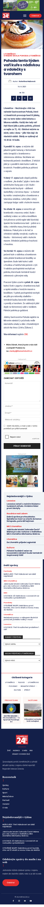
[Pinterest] (24, 98)
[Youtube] (30, 901)
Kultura (10, 547)
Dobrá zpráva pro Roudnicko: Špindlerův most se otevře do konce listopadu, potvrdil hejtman (24, 518)
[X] (19, 98)
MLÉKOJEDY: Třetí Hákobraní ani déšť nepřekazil (20, 575)
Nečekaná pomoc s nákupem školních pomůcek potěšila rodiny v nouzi (21, 618)
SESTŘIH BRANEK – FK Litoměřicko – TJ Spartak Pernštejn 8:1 (11, 719)
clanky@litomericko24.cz (20, 351)
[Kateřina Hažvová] (10, 81)
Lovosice (11, 501)
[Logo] (6, 15)
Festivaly (8, 571)
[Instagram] (19, 901)
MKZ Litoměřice (14, 526)
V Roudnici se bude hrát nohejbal (32, 720)
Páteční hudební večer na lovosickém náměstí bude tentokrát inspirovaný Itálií (24, 552)
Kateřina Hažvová (27, 81)
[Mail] (25, 901)
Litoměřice (10, 54)
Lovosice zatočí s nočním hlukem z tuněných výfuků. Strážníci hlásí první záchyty (23, 506)
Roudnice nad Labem (17, 513)
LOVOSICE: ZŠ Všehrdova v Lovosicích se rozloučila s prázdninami (21, 597)
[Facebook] (13, 98)
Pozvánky (8, 602)
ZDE (26, 334)
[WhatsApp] (30, 98)
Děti (5, 593)
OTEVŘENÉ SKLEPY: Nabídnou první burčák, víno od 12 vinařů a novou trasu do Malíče (21, 607)
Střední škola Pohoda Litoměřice (22, 56)
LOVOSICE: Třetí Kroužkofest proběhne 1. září (21, 628)
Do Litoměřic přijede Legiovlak (21, 542)
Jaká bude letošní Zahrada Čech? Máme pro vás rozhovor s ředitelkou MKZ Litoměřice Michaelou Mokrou (24, 531)
